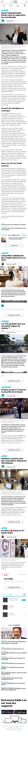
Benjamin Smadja (10, 264)
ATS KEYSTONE (10, 21)
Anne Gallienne (10, 332)
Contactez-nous (19, 728)
